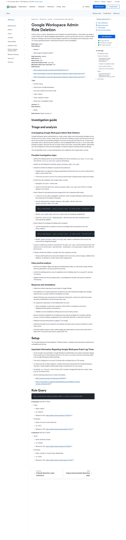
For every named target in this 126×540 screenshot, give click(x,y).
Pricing (59, 6)
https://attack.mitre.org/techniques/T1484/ (59, 460)
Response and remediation (43, 284)
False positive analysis (41, 262)
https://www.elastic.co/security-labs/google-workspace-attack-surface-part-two (59, 77)
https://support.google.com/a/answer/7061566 (50, 378)
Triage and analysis (44, 127)
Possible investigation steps (43, 155)
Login (118, 1)
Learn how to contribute (104, 30)
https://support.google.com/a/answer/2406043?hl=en (50, 70)
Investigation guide (44, 120)
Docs (63, 6)
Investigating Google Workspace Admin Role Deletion (55, 132)
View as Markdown (103, 23)
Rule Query (38, 390)
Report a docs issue (103, 25)
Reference (116, 13)
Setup (35, 338)
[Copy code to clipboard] (92, 209)
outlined (57, 320)
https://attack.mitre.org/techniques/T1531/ (59, 429)
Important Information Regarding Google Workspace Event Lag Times (62, 349)
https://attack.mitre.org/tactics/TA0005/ (58, 446)
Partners (103, 1)
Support (109, 1)
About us (97, 1)
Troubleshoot (107, 13)
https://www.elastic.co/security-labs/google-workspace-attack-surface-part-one (59, 73)
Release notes (97, 13)
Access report (39, 1)
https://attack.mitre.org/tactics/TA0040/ (58, 415)
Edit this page (101, 27)
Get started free (107, 36)
